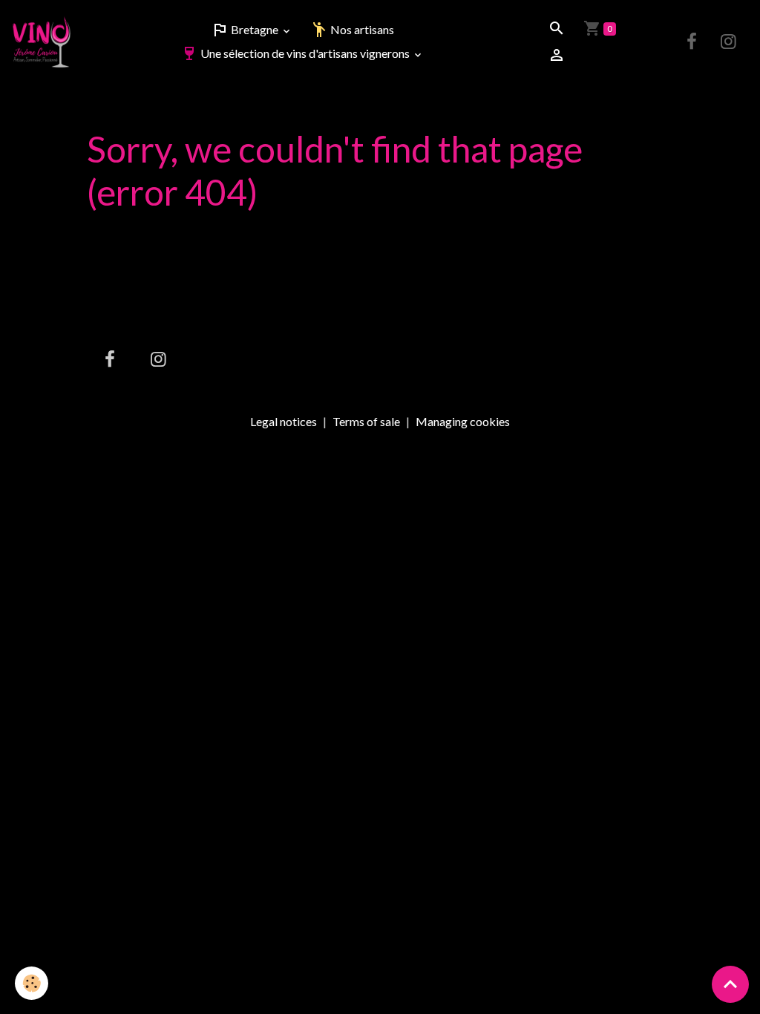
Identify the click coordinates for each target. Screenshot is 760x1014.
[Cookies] (31, 983)
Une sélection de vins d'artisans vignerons (305, 53)
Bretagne (255, 29)
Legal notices (283, 421)
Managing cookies (463, 422)
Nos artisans (361, 29)
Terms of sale (366, 421)
